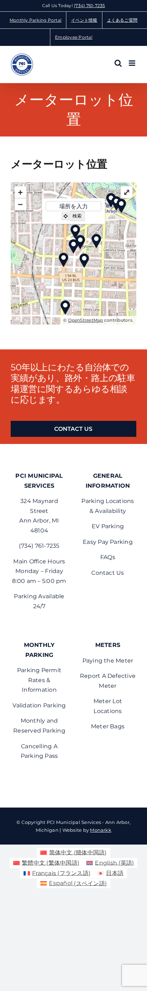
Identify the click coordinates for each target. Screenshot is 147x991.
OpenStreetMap (85, 320)
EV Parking (108, 526)
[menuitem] (73, 853)
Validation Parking (39, 705)
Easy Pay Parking (108, 542)
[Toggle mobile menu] (132, 63)
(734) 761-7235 (89, 5)
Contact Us (107, 572)
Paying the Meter (107, 660)
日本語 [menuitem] (114, 873)
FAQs (107, 557)
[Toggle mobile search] (118, 63)
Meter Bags (108, 726)
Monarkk (100, 830)
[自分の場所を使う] (65, 216)
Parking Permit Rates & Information (39, 680)
